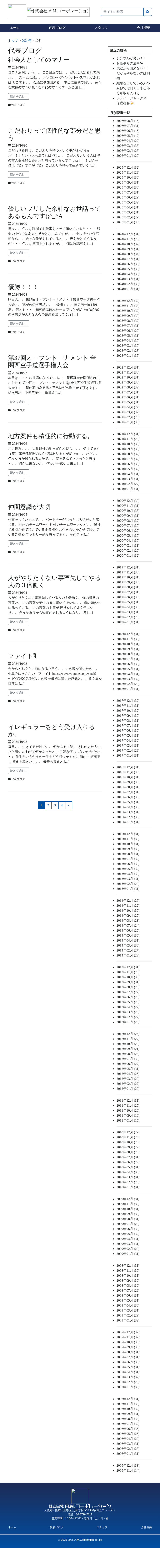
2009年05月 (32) (127, 1234)
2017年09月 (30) (127, 715)
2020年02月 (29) (127, 550)
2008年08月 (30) (127, 1285)
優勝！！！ (23, 287)
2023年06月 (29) (127, 330)
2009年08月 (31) (127, 1219)
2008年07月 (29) (127, 1290)
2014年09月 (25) (127, 915)
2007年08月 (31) (127, 1352)
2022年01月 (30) (127, 422)
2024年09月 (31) (127, 249)
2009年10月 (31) (127, 1209)
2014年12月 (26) (127, 900)
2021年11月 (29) (127, 439)
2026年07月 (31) (127, 125)
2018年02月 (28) (127, 684)
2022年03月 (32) (127, 412)
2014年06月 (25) (127, 930)
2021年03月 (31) (127, 479)
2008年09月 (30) (127, 1280)
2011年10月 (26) (127, 1110)
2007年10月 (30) (127, 1342)
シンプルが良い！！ (131, 58)
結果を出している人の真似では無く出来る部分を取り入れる (133, 88)
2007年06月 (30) (127, 1362)
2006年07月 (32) (127, 1424)
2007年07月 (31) (127, 1357)
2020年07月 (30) (127, 525)
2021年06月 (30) (127, 464)
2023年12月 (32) (127, 300)
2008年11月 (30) (127, 1270)
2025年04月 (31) (127, 207)
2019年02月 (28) (127, 617)
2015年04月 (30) (127, 874)
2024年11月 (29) (127, 239)
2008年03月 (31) (127, 1310)
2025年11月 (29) (127, 172)
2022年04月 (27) (127, 407)
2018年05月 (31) (127, 669)
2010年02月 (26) (127, 1182)
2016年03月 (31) (127, 812)
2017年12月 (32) (127, 700)
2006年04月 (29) (127, 1438)
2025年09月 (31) (127, 182)
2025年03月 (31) (127, 212)
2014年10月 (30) (127, 910)
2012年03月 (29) (127, 1078)
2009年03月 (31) (127, 1244)
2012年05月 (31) (127, 1068)
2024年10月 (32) (127, 244)
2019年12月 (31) (127, 567)
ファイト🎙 (22, 656)
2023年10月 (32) (127, 310)
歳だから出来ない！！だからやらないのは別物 (133, 73)
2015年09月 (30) (127, 849)
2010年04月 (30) (127, 1172)
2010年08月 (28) (127, 1152)
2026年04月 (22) (127, 140)
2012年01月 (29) (127, 1088)
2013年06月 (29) (127, 997)
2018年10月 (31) (127, 644)
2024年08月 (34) (127, 254)
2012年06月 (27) (127, 1063)
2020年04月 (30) (127, 540)
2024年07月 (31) (127, 259)
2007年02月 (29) (127, 1382)
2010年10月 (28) (127, 1142)
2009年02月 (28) (127, 1248)
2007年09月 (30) (127, 1347)
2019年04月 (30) (127, 607)
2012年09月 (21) (127, 1049)
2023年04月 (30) (127, 340)
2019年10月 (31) (127, 577)
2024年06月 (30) (127, 264)
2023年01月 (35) (127, 355)
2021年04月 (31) (127, 474)
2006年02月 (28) (127, 1448)
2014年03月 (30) (127, 945)
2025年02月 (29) (127, 217)
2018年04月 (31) (127, 674)
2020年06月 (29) (127, 530)
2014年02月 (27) (127, 950)
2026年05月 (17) (127, 135)
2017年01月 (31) (127, 755)
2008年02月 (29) (127, 1315)
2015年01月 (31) (127, 888)
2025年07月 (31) (127, 192)
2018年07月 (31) (127, 659)
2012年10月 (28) (127, 1044)
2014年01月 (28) (127, 955)
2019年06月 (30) (127, 597)
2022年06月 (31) (127, 397)
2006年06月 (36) (127, 1428)
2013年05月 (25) (127, 1002)
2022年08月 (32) (127, 387)
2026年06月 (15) (127, 130)
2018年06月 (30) (127, 664)
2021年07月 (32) (127, 459)
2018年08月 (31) (127, 654)
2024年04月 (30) (127, 274)
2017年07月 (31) (127, 725)
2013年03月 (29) (127, 1012)
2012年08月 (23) (127, 1054)
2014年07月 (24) (127, 925)
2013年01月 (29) (127, 1022)
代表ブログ (57, 27)
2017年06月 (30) (127, 730)
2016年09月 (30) (127, 782)
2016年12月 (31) (127, 767)
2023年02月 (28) (127, 350)
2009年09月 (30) (127, 1214)
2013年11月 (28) (127, 972)
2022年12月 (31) (127, 367)
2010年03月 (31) (127, 1177)
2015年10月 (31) (127, 844)
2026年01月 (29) (127, 155)
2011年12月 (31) (127, 1100)
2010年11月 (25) (127, 1137)
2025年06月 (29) (127, 197)
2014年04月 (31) (127, 940)
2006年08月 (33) (127, 1419)
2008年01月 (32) (127, 1320)
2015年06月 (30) (127, 864)
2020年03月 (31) (127, 545)
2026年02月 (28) (127, 150)
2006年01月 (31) (127, 1453)
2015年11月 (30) (127, 839)
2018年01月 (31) (127, 689)
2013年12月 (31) (127, 967)
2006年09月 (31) (127, 1414)
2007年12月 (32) (127, 1332)
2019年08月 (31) (127, 587)
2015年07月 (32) (127, 859)
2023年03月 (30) (127, 345)
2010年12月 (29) (127, 1132)
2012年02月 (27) (127, 1083)
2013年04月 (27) (127, 1007)
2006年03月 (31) (127, 1443)
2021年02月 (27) (127, 484)
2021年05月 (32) (127, 469)
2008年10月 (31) (127, 1275)
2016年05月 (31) (127, 802)
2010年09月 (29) (127, 1147)
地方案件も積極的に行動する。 (51, 436)
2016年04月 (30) (127, 807)
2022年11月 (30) (127, 372)
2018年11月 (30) (127, 639)
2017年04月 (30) (127, 740)
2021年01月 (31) (127, 489)
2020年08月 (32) (127, 520)
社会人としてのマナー (39, 59)
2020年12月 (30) (127, 500)
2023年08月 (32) (127, 320)
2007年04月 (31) (127, 1372)
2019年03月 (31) (127, 612)
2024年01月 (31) (127, 289)
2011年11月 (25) (127, 1105)
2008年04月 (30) (127, 1305)
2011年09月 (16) (127, 1115)
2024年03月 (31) (127, 279)
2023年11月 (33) (127, 305)
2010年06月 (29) (127, 1162)
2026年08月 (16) (127, 120)
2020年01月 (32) (127, 555)
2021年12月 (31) (127, 434)
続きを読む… (19, 96)
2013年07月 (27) (127, 992)
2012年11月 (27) (127, 1039)
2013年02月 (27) (127, 1017)
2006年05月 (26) (127, 1433)
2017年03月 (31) (127, 745)
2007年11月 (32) (127, 1337)
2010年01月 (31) (127, 1187)
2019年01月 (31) (127, 622)
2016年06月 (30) (127, 797)
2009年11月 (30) (127, 1204)
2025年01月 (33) (127, 222)
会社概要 (143, 27)
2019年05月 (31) (127, 602)
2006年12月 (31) (127, 1399)
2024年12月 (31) (127, 234)
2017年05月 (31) (127, 735)
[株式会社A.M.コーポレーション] (17, 11)
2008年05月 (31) (127, 1300)
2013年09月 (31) (127, 982)
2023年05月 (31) (127, 335)
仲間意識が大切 (29, 506)
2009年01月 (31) (127, 1253)
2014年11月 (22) (127, 905)
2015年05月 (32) (127, 869)
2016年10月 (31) (127, 777)
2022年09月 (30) (127, 382)
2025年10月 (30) (127, 177)
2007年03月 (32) (127, 1377)
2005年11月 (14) (127, 1470)
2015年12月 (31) (127, 834)
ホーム (15, 27)
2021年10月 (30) (127, 444)
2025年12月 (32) (127, 167)
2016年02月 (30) (127, 817)
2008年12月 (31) (127, 1265)
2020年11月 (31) (127, 505)
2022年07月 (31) (127, 392)
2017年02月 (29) (127, 750)
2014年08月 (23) (127, 920)
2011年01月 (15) (127, 1120)
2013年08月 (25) (127, 987)
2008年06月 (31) (127, 1295)
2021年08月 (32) (127, 454)
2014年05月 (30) (127, 935)
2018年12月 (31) (127, 634)
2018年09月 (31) (127, 649)
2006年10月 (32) (127, 1409)
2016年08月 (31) (127, 787)
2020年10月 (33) (127, 510)
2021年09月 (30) (127, 449)
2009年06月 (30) (127, 1229)
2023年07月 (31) (127, 325)
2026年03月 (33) (127, 145)
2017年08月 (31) (127, 720)
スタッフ (101, 27)
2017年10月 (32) (127, 710)
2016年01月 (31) (127, 822)
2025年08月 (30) (127, 187)
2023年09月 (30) (127, 315)
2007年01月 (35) (127, 1387)
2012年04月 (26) (127, 1073)
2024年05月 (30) (127, 269)
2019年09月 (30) (127, 582)
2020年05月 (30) (127, 535)
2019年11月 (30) (127, 572)
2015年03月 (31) (127, 879)
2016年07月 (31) (127, 792)
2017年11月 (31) (127, 705)
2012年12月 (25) (127, 1034)
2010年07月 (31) (127, 1157)
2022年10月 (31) (127, 377)
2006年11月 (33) (127, 1404)
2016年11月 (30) (127, 772)
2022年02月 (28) (127, 417)
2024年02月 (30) (127, 284)
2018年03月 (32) (127, 679)
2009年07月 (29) (127, 1224)
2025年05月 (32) (127, 202)
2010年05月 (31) (127, 1167)
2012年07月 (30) (127, 1059)
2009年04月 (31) (127, 1239)
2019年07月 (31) (127, 592)
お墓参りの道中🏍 (130, 63)
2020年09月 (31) (127, 515)
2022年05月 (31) (127, 402)
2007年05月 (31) (127, 1367)
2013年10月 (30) (127, 977)
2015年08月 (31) (127, 854)
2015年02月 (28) (127, 883)
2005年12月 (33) (127, 1465)
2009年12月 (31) (127, 1199)
